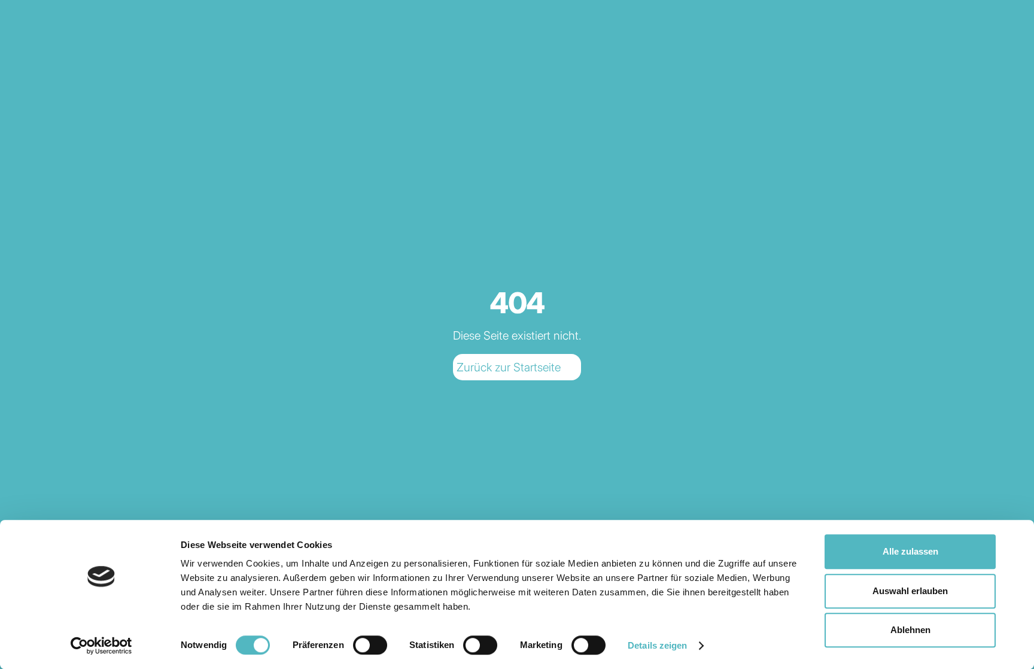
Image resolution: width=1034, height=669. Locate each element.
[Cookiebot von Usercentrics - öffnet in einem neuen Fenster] (101, 646)
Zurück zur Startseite (509, 367)
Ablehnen (910, 630)
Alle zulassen (910, 551)
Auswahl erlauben (910, 591)
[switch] (370, 645)
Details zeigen (657, 645)
